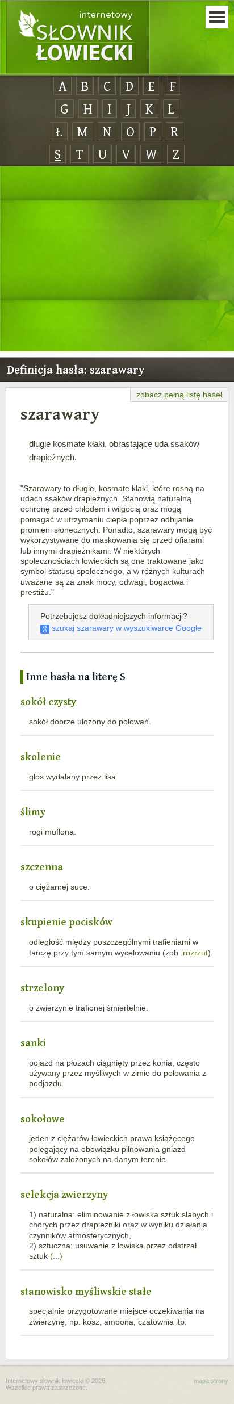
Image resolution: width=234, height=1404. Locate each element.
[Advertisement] (117, 259)
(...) (56, 1255)
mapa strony (211, 1380)
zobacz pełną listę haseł (179, 394)
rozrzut (195, 952)
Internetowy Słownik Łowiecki (78, 37)
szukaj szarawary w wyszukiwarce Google (125, 627)
